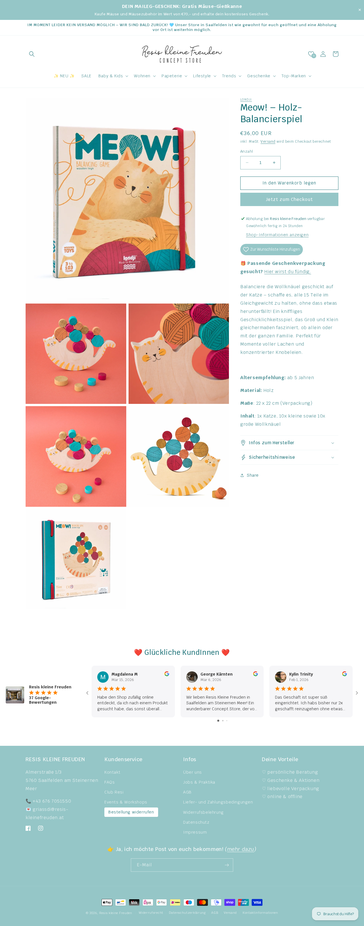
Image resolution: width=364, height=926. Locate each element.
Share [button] (253, 475)
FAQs (109, 782)
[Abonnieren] (226, 865)
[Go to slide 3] (226, 720)
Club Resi (113, 792)
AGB (187, 792)
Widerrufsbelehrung (203, 812)
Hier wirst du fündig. (287, 272)
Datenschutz (196, 822)
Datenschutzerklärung (187, 913)
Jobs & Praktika (199, 782)
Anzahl (246, 151)
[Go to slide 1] (218, 721)
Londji (246, 99)
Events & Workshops (125, 802)
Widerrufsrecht (151, 913)
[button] (32, 54)
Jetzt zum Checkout (289, 199)
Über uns (192, 772)
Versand (267, 141)
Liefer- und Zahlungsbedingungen (218, 802)
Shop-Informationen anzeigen (277, 234)
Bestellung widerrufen (131, 812)
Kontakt (112, 772)
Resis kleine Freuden (115, 913)
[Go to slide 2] (223, 720)
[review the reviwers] (166, 674)
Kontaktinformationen (260, 913)
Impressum (195, 832)
